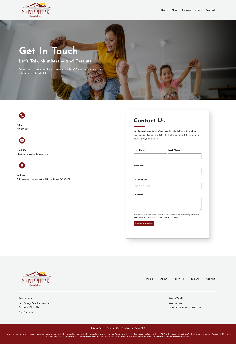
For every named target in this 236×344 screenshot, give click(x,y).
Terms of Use (113, 328)
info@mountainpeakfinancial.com (32, 154)
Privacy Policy (98, 328)
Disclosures (127, 328)
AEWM (221, 334)
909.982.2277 (23, 129)
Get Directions (26, 312)
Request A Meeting (144, 223)
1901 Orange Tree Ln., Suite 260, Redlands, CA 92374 (43, 179)
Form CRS (140, 328)
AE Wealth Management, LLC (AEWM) (176, 334)
